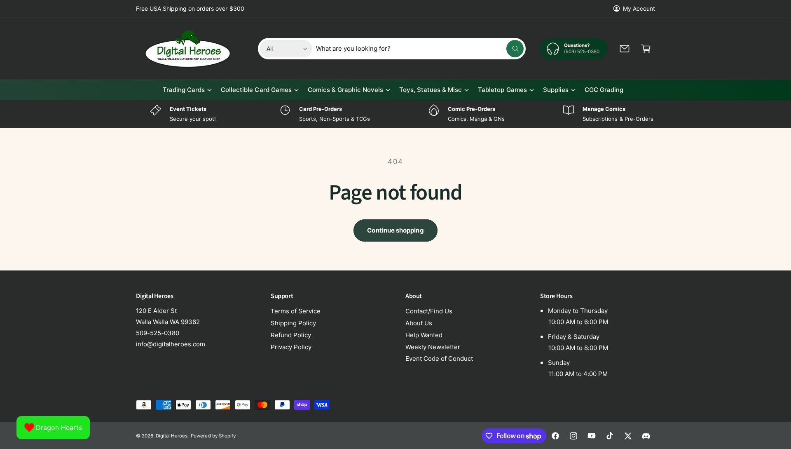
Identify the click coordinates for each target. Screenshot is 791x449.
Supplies (556, 90)
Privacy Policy (291, 347)
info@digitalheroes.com (170, 344)
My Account (639, 8)
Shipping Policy (293, 323)
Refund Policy (291, 335)
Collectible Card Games (256, 90)
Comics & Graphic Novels (345, 90)
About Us (418, 323)
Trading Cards (184, 90)
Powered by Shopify (213, 436)
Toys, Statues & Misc (430, 90)
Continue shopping (395, 230)
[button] (646, 48)
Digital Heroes (171, 436)
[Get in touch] (624, 48)
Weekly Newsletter (432, 347)
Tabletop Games (502, 90)
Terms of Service (296, 311)
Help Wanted (423, 335)
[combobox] (420, 48)
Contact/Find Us (428, 311)
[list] (395, 114)
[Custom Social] (646, 436)
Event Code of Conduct (439, 358)
